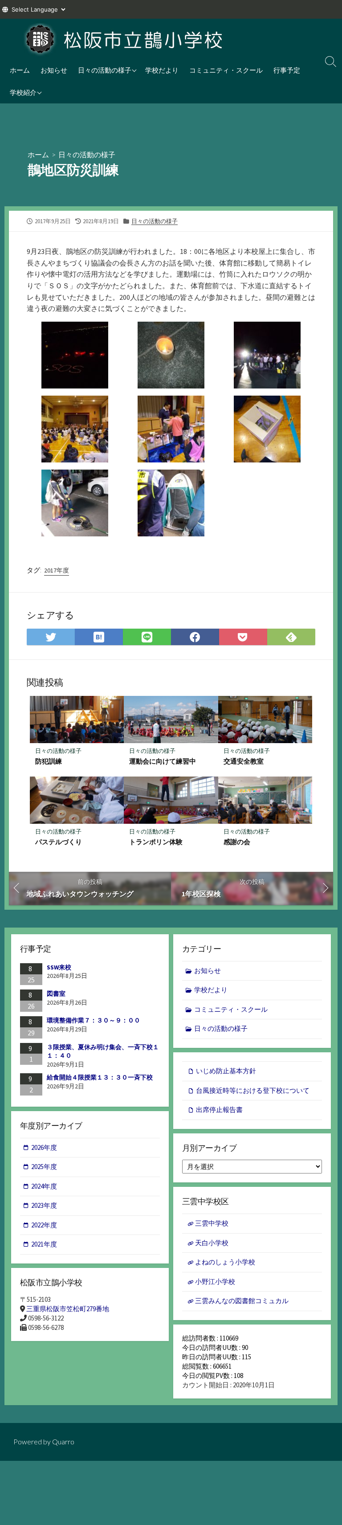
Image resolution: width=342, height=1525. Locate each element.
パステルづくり (58, 842)
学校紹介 (23, 92)
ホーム (20, 70)
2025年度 (44, 1166)
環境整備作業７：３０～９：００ (93, 1020)
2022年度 (44, 1225)
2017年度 (56, 570)
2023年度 (44, 1205)
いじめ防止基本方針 (226, 1071)
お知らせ (54, 70)
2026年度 (44, 1147)
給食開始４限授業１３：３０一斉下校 (100, 1077)
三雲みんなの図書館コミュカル (242, 1300)
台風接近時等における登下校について (252, 1090)
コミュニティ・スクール (226, 70)
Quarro (63, 1442)
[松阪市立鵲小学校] (124, 39)
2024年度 (44, 1186)
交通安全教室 (244, 761)
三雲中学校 (211, 1223)
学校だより (162, 70)
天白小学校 (211, 1243)
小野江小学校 (215, 1281)
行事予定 (286, 70)
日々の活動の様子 (104, 70)
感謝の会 (237, 842)
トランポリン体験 (156, 842)
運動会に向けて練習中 (162, 761)
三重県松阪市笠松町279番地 (67, 1308)
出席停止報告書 (219, 1109)
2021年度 (44, 1244)
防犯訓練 (48, 761)
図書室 (56, 993)
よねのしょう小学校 (225, 1262)
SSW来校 (59, 967)
